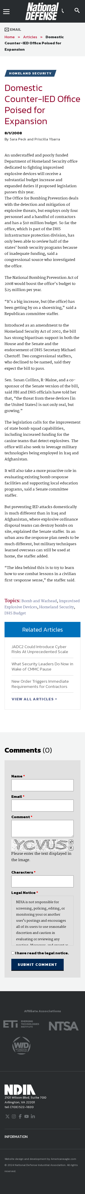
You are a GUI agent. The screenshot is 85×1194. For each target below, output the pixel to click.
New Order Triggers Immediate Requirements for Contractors (40, 684)
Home (10, 37)
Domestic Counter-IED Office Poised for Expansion (34, 43)
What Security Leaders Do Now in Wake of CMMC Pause (42, 666)
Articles (30, 37)
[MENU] (6, 11)
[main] (42, 523)
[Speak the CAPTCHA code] (71, 848)
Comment (21, 817)
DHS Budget (15, 613)
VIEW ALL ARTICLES (33, 699)
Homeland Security (56, 607)
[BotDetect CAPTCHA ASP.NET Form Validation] (39, 845)
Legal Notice (24, 893)
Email (15, 29)
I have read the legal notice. (42, 953)
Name (18, 776)
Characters (23, 872)
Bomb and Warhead (39, 601)
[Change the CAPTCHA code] (71, 842)
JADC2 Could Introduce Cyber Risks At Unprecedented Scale (40, 649)
